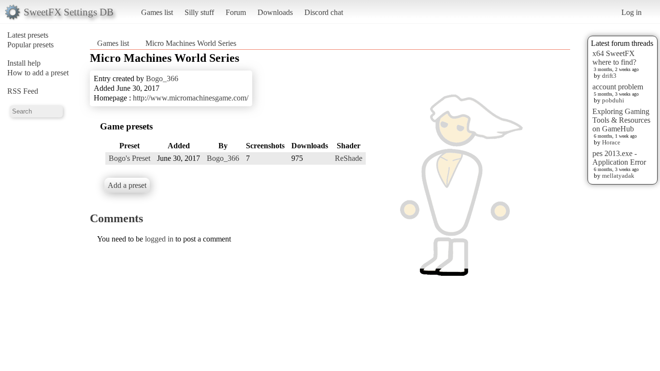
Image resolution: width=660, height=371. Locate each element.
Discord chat (323, 12)
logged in (159, 239)
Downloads (275, 12)
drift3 (609, 75)
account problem (617, 87)
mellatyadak (618, 175)
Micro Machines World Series (190, 43)
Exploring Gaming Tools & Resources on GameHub (621, 120)
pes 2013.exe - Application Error (619, 157)
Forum (236, 12)
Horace (611, 142)
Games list (157, 12)
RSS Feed (22, 91)
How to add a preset (38, 73)
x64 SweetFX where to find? (614, 57)
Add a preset (127, 185)
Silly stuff (199, 12)
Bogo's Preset (129, 158)
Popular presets (30, 45)
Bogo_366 (162, 78)
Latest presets (27, 35)
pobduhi (613, 100)
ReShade (348, 158)
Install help (24, 63)
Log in (631, 12)
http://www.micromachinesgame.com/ (190, 98)
